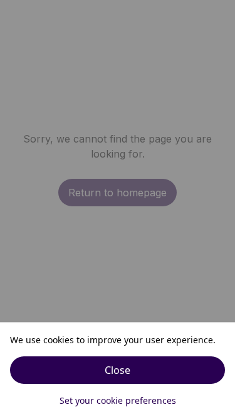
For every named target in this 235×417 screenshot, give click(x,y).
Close (117, 370)
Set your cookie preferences (118, 400)
